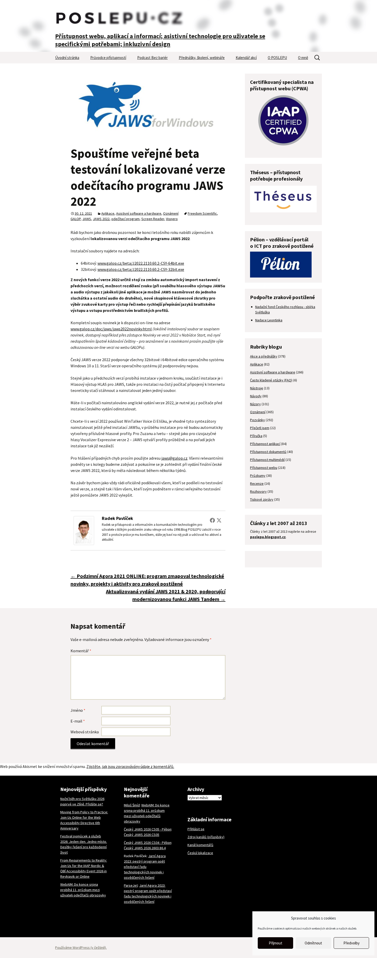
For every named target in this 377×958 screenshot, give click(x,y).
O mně (303, 57)
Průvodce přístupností (108, 57)
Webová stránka (85, 731)
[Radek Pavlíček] (84, 529)
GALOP (76, 218)
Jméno (78, 710)
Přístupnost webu (263, 467)
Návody (256, 396)
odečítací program (125, 218)
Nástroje (256, 388)
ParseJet (131, 885)
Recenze (257, 483)
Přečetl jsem (259, 428)
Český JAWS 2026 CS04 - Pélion (147, 842)
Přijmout (275, 943)
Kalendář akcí (246, 57)
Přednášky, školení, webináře (202, 57)
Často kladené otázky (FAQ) (271, 380)
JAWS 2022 (101, 218)
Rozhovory (258, 491)
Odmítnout (313, 943)
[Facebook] (212, 520)
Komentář (81, 650)
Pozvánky (257, 420)
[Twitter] (219, 520)
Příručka (256, 435)
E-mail (78, 721)
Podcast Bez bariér (152, 57)
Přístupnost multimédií (267, 459)
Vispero (172, 218)
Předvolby (351, 943)
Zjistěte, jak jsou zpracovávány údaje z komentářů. (130, 766)
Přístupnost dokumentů (268, 451)
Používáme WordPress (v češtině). (81, 947)
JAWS (86, 218)
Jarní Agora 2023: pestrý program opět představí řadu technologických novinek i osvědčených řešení (145, 867)
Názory (255, 404)
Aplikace (107, 213)
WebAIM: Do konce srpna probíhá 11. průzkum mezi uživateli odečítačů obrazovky (83, 889)
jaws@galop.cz (174, 458)
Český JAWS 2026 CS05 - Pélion (147, 829)
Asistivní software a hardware (138, 213)
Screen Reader (152, 218)
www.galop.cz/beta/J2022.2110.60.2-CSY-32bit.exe (140, 269)
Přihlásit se (195, 829)
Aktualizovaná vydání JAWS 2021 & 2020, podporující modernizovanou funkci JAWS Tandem (165, 595)
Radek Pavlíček (117, 518)
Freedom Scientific (202, 213)
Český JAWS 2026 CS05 (141, 834)
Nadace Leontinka (268, 320)
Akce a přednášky (263, 356)
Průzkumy (257, 475)
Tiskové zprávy (261, 499)
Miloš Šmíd (132, 805)
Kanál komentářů (200, 845)
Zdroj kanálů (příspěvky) (205, 837)
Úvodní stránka (67, 57)
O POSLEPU (277, 57)
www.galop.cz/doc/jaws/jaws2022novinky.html (111, 328)
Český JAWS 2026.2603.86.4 (145, 848)
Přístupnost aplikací (265, 443)
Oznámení (170, 213)
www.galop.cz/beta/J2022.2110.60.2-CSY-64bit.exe (140, 263)
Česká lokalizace (200, 853)
